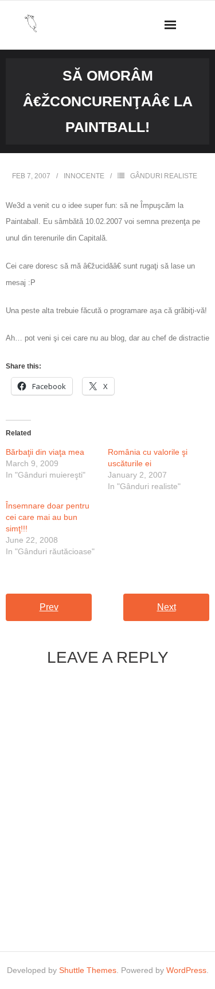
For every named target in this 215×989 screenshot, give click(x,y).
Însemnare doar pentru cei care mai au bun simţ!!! (47, 517)
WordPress (186, 970)
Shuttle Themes (87, 970)
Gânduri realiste (163, 176)
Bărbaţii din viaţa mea (45, 452)
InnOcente (84, 176)
